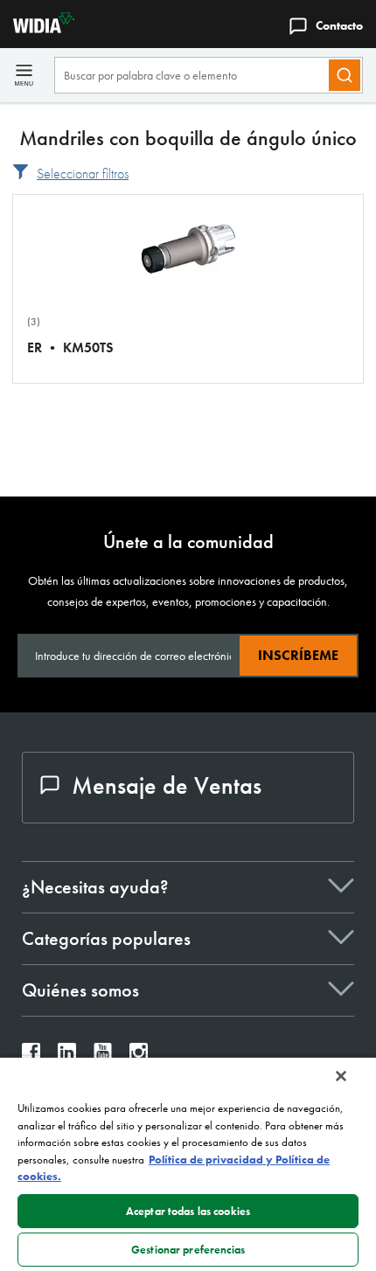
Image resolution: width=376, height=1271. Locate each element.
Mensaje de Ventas (166, 785)
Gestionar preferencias (188, 1249)
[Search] (344, 75)
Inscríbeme (298, 655)
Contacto (339, 25)
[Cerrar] (341, 1076)
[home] (37, 28)
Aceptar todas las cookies (188, 1211)
